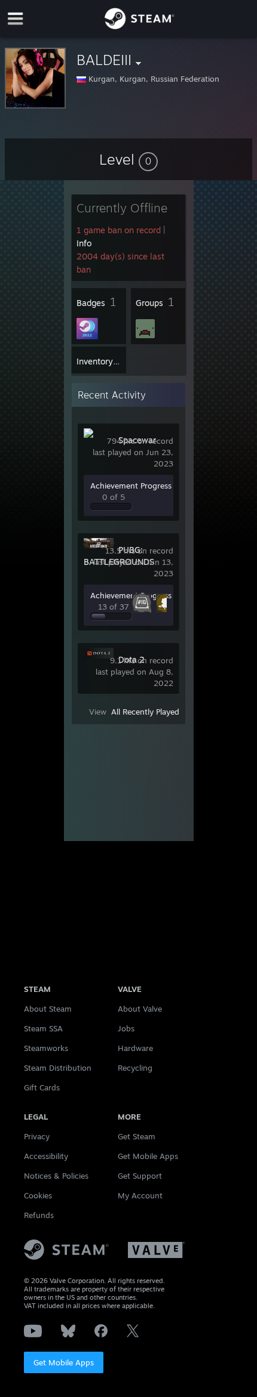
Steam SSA (43, 1028)
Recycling (135, 1068)
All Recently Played (145, 711)
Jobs (126, 1028)
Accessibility (46, 1156)
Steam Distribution (57, 1068)
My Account (140, 1195)
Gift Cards (42, 1087)
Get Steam (136, 1136)
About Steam (48, 1008)
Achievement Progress (131, 485)
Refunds (39, 1215)
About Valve (140, 1008)
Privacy (37, 1136)
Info (84, 243)
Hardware (135, 1048)
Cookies (38, 1195)
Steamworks (46, 1048)
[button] (128, 159)
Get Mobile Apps (63, 1362)
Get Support (140, 1175)
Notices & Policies (56, 1175)
